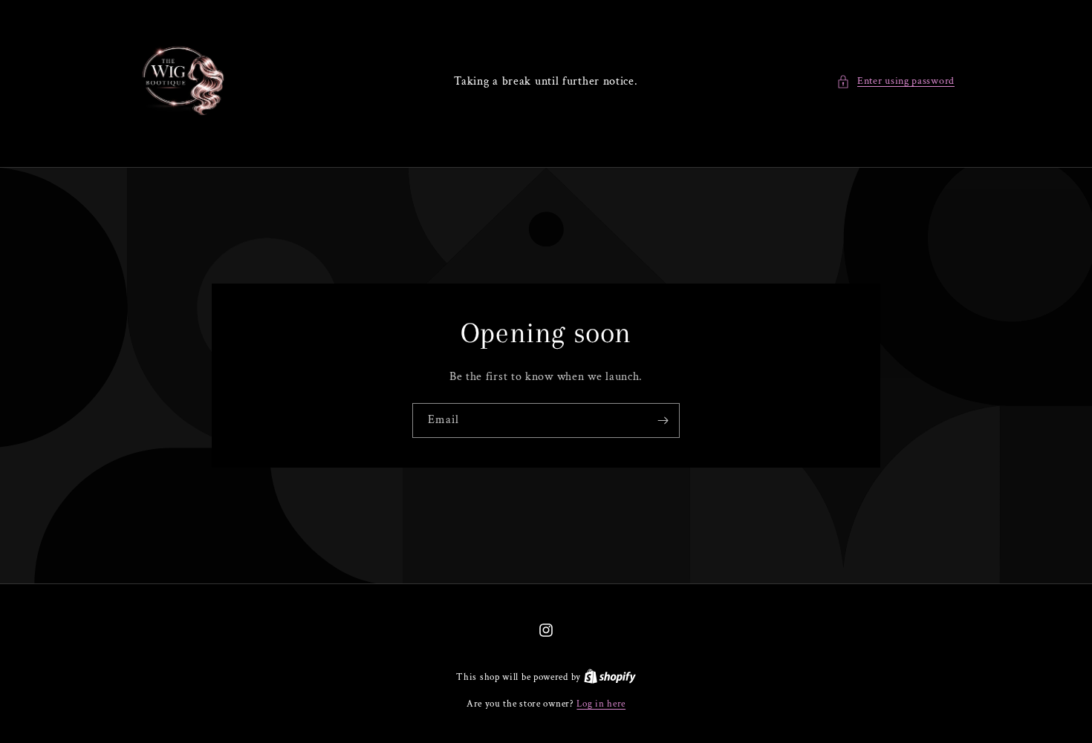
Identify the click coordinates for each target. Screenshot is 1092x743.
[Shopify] (610, 677)
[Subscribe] (662, 420)
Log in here (600, 704)
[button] (895, 81)
